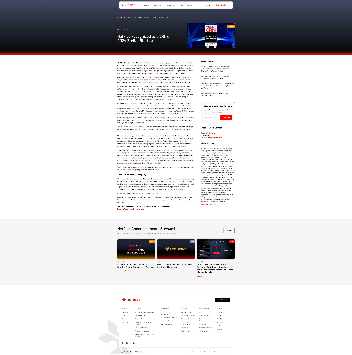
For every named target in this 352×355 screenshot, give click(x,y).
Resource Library (204, 309)
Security (219, 319)
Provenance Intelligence (142, 331)
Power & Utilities (186, 331)
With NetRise (165, 309)
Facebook (154, 193)
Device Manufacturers (188, 315)
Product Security (140, 315)
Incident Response (166, 324)
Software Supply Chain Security (144, 312)
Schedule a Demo (222, 5)
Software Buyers (140, 319)
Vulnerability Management (169, 317)
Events (219, 326)
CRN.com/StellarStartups (128, 170)
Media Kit (219, 332)
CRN (140, 68)
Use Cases (138, 309)
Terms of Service (186, 352)
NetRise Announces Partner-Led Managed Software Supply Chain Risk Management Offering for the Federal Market (215, 69)
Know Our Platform (223, 300)
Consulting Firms (186, 312)
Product (124, 309)
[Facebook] (131, 343)
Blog (200, 312)
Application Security (167, 321)
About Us (219, 312)
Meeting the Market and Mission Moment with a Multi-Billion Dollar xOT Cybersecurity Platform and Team (217, 86)
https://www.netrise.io (208, 205)
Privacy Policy (195, 352)
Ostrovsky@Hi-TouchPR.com (211, 137)
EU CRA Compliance (141, 328)
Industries (184, 309)
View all (229, 230)
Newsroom (121, 17)
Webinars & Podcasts (205, 328)
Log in (208, 5)
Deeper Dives (203, 324)
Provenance (125, 315)
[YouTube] (134, 343)
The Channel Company (160, 68)
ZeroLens (125, 319)
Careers (219, 329)
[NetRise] (131, 300)
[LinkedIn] (123, 343)
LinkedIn (142, 193)
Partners (219, 315)
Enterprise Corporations (188, 319)
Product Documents (205, 315)
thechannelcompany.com (176, 189)
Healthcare (184, 328)
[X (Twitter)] (127, 343)
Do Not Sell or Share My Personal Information (221, 352)
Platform (125, 312)
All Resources (203, 331)
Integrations (126, 322)
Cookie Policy (203, 352)
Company (219, 309)
